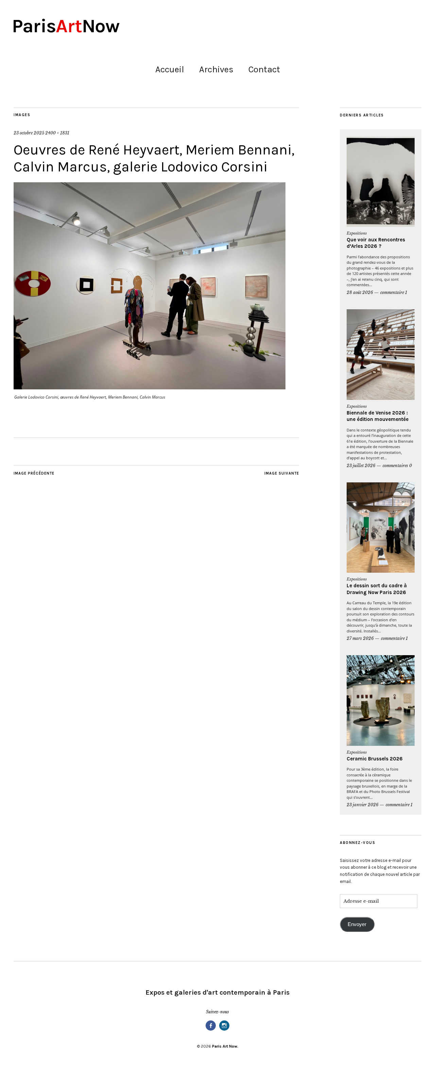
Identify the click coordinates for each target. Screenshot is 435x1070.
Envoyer (357, 924)
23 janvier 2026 (363, 804)
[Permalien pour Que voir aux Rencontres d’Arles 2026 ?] (381, 181)
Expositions (357, 233)
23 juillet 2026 (361, 465)
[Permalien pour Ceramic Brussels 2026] (381, 700)
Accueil (169, 69)
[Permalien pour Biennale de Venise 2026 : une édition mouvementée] (381, 354)
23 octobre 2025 (29, 132)
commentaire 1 (393, 292)
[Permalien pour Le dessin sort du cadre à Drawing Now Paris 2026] (381, 527)
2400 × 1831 (57, 132)
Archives (216, 69)
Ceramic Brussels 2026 (375, 759)
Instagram (224, 1030)
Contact (264, 69)
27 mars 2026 (360, 638)
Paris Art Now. (225, 1046)
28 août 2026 (360, 292)
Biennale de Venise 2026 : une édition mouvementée (377, 416)
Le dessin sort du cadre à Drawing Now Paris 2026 (377, 589)
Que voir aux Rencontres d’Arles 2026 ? (376, 243)
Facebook (211, 1030)
